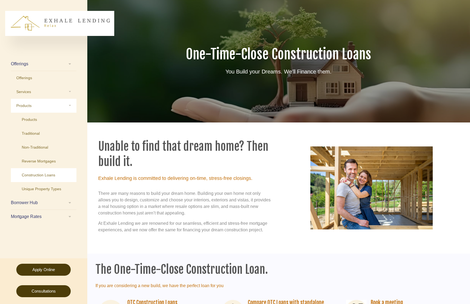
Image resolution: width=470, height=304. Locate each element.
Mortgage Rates (26, 216)
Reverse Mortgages (39, 161)
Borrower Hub (24, 202)
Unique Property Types (41, 189)
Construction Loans (38, 175)
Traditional (31, 133)
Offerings (19, 64)
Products (24, 105)
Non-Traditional (35, 147)
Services (23, 92)
